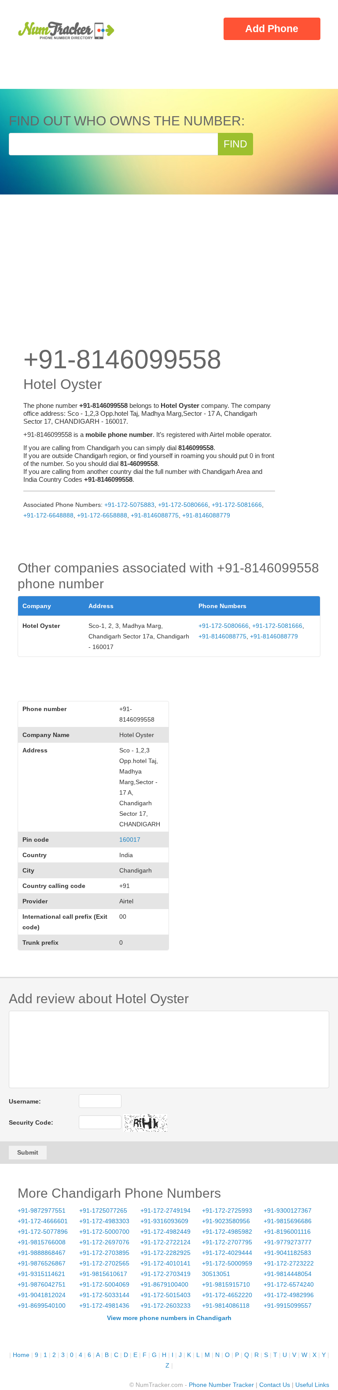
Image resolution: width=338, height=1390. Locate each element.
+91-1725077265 (103, 1210)
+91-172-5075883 (129, 504)
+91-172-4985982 (227, 1231)
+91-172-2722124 (165, 1242)
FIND (235, 144)
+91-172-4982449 (165, 1231)
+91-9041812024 (42, 1294)
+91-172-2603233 (165, 1305)
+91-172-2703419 (165, 1273)
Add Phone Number (271, 31)
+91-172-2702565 (104, 1263)
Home (21, 1354)
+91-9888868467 (42, 1252)
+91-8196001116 (287, 1231)
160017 (129, 839)
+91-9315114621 (41, 1273)
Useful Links (312, 1384)
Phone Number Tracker (221, 1384)
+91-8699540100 (42, 1305)
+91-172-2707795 (227, 1242)
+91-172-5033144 (104, 1294)
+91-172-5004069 (104, 1284)
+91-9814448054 (288, 1273)
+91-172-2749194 (165, 1210)
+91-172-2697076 (104, 1242)
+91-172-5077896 (43, 1231)
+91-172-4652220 (227, 1294)
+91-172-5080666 (183, 504)
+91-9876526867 (42, 1263)
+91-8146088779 (206, 515)
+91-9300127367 (288, 1210)
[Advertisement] (169, 278)
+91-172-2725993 (227, 1210)
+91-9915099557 (288, 1305)
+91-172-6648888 (48, 515)
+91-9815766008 (42, 1242)
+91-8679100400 (164, 1284)
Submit (27, 1152)
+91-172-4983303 (104, 1221)
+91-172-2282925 (165, 1252)
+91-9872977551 (42, 1210)
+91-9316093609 (164, 1221)
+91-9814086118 (226, 1305)
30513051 (216, 1273)
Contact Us (274, 1384)
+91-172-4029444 (227, 1252)
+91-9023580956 (226, 1221)
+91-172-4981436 (104, 1305)
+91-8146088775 (155, 515)
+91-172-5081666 (237, 504)
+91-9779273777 (288, 1242)
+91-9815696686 (288, 1221)
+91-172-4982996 (289, 1294)
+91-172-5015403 (165, 1294)
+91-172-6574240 (289, 1284)
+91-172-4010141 (165, 1263)
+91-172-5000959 (227, 1263)
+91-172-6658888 (102, 515)
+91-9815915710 (226, 1284)
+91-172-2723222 (289, 1263)
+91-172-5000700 (104, 1231)
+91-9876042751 (42, 1284)
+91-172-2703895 (104, 1252)
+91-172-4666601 (43, 1221)
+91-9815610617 (103, 1273)
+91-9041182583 (287, 1252)
